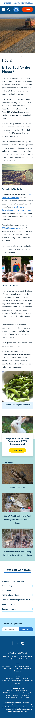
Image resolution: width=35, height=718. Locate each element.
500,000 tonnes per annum (13, 228)
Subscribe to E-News (22, 668)
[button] (8, 9)
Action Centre (7, 590)
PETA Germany (24, 693)
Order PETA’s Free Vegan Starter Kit (16, 600)
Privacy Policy (21, 678)
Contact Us (6, 666)
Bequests (17, 671)
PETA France (20, 690)
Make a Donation (8, 604)
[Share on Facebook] (2, 61)
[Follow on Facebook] (12, 643)
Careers (27, 666)
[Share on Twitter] (6, 61)
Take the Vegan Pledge (10, 586)
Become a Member (9, 609)
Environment (13, 56)
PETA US (10, 690)
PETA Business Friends (10, 595)
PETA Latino (25, 698)
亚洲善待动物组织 (12, 698)
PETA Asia (25, 695)
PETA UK (16, 695)
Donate (27, 9)
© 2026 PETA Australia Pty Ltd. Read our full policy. (17, 682)
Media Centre (17, 666)
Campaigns (5, 56)
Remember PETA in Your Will (13, 581)
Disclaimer (10, 678)
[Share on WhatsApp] (11, 61)
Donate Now (17, 450)
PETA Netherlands (9, 693)
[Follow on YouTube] (17, 643)
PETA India (7, 695)
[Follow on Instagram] (22, 643)
